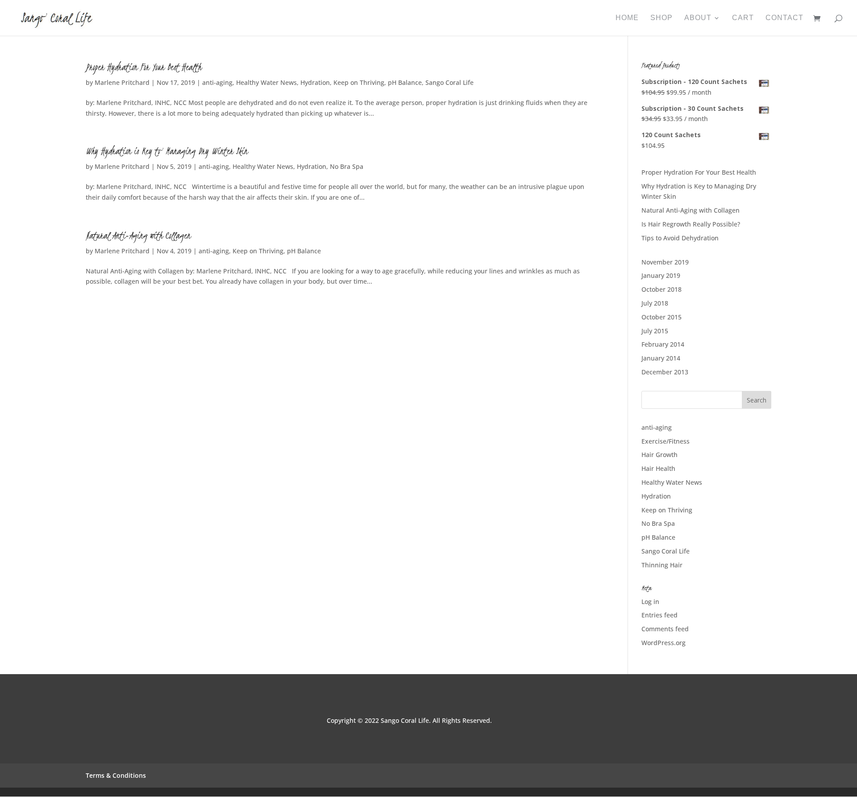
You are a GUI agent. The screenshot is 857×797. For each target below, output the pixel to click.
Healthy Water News (266, 82)
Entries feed (659, 615)
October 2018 (661, 289)
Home (627, 18)
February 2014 (662, 344)
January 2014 (660, 358)
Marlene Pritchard (122, 82)
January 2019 (660, 275)
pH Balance (405, 82)
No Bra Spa (346, 166)
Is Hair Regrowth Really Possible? (690, 224)
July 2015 (654, 331)
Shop (661, 18)
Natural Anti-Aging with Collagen (138, 235)
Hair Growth (659, 454)
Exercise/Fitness (665, 441)
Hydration (315, 82)
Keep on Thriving (358, 82)
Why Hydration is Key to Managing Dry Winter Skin (167, 151)
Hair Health (658, 468)
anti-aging (217, 82)
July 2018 (654, 303)
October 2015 (661, 317)
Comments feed (665, 629)
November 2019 (665, 262)
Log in (650, 601)
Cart (743, 18)
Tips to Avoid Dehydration (680, 238)
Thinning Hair (661, 565)
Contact (784, 18)
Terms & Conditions (116, 775)
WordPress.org (663, 642)
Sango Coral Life (449, 82)
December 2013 (664, 372)
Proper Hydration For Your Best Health (143, 67)
